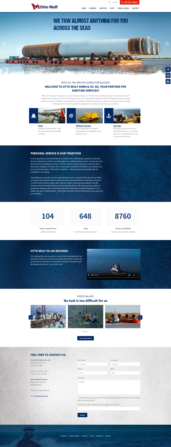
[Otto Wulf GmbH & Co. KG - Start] (44, 6)
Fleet (112, 8)
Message (81, 378)
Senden (82, 415)
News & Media (123, 8)
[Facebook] (168, 69)
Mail (112, 369)
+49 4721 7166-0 (130, 2)
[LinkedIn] (168, 81)
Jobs (92, 436)
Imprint (63, 436)
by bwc (108, 436)
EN (116, 2)
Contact (135, 8)
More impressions (86, 338)
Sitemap (99, 436)
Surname (114, 360)
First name (82, 360)
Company (92, 8)
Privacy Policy (73, 436)
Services (103, 8)
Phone (80, 369)
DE (113, 2)
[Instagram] (168, 75)
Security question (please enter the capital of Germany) (98, 404)
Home (83, 8)
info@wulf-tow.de (41, 396)
